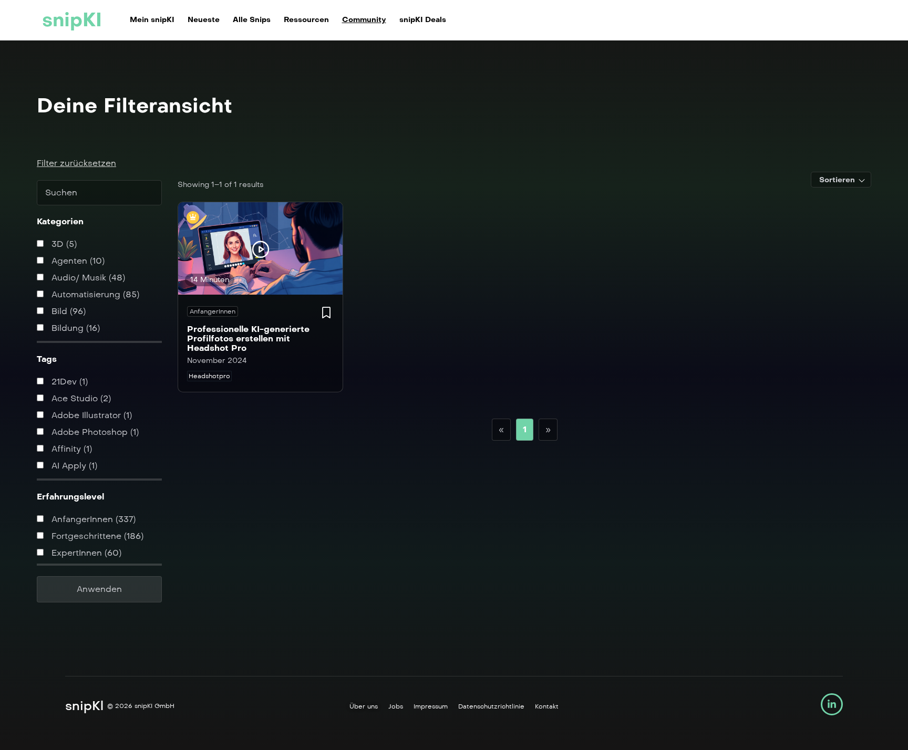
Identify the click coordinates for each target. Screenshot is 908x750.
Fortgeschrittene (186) (96, 536)
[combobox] (841, 180)
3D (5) (63, 244)
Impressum (431, 706)
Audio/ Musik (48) (87, 278)
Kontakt (547, 706)
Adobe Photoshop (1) (94, 432)
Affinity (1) (70, 449)
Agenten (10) (77, 261)
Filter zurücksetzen (76, 163)
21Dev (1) (68, 382)
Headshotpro (209, 376)
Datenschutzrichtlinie (491, 706)
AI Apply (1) (73, 466)
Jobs (395, 706)
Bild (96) (67, 311)
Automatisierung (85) (94, 294)
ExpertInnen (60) (85, 553)
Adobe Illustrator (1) (90, 415)
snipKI (72, 20)
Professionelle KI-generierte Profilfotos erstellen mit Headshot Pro (248, 338)
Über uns (363, 706)
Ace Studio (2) (80, 398)
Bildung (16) (74, 328)
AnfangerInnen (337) (92, 519)
